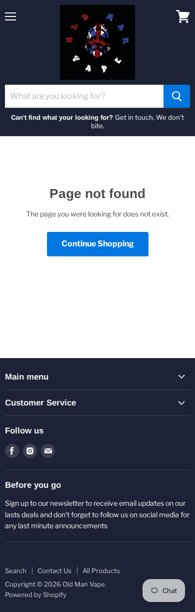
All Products (101, 571)
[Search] (177, 96)
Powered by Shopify (35, 595)
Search (15, 571)
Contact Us (55, 571)
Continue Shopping (98, 243)
